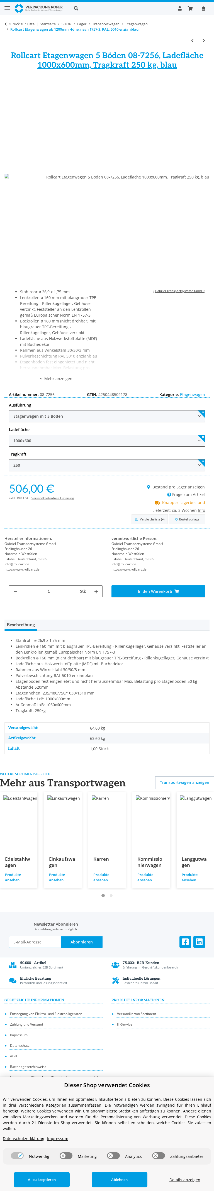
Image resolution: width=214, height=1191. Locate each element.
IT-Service (124, 1024)
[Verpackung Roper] (39, 8)
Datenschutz (20, 1045)
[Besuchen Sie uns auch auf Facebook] (185, 942)
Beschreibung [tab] (21, 625)
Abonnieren (81, 942)
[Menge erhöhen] (96, 591)
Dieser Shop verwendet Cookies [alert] (107, 1085)
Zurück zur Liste (21, 23)
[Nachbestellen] (203, 8)
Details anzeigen (184, 1179)
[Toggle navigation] (7, 5)
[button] (121, 8)
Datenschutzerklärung (23, 1138)
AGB (13, 1056)
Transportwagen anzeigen (184, 782)
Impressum (19, 1035)
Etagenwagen (192, 394)
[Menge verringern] (15, 591)
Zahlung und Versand (26, 1024)
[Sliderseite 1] (103, 895)
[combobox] (107, 416)
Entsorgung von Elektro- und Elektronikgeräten (46, 1013)
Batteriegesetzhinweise (28, 1066)
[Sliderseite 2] (111, 895)
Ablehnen (119, 1179)
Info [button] (201, 510)
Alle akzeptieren (42, 1179)
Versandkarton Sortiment (136, 1013)
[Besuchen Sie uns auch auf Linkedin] (199, 942)
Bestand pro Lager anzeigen (178, 487)
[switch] (17, 1155)
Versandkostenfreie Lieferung (52, 498)
